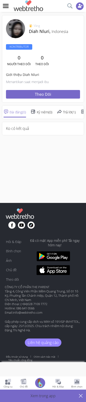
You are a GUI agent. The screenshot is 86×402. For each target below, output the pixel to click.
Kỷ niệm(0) (44, 112)
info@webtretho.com (27, 312)
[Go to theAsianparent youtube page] (21, 225)
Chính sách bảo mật (44, 356)
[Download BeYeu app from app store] (53, 271)
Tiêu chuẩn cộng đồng (20, 360)
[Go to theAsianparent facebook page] (12, 225)
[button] (43, 395)
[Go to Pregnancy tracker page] (40, 383)
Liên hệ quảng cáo (43, 342)
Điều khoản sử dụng (17, 356)
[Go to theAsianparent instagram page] (31, 225)
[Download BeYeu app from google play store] (53, 257)
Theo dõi (43, 94)
